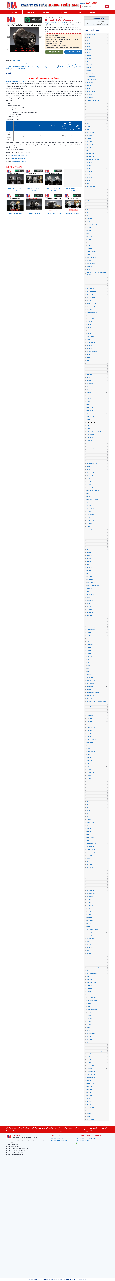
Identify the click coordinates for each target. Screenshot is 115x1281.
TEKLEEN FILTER (91, 982)
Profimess (90, 808)
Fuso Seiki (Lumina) (92, 449)
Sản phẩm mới (91, 849)
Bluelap (89, 198)
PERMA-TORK (91, 772)
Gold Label (90, 470)
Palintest (89, 757)
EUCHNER (90, 383)
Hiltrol (88, 517)
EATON (89, 354)
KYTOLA (89, 609)
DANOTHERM (91, 306)
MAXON (89, 659)
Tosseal (89, 1015)
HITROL (89, 526)
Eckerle (89, 357)
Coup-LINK (90, 295)
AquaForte (90, 82)
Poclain (89, 787)
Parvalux (89, 760)
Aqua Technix (91, 76)
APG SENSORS (91, 73)
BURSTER (89, 230)
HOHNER (89, 532)
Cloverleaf (90, 277)
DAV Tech (89, 309)
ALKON (89, 67)
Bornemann (90, 210)
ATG (88, 106)
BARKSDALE (90, 153)
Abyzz (89, 41)
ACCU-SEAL (90, 43)
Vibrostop (89, 1048)
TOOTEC (89, 1012)
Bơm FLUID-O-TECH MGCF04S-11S (18, 65)
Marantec (89, 650)
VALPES (89, 1036)
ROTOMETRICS (91, 843)
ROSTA (89, 840)
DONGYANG (90, 336)
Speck (89, 953)
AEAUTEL (89, 49)
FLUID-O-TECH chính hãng (66, 65)
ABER (88, 38)
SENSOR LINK (91, 893)
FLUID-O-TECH (91, 422)
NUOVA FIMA (90, 742)
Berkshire (89, 177)
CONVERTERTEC (91, 292)
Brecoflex (89, 218)
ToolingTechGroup (92, 1009)
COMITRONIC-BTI (92, 286)
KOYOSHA (90, 600)
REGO (88, 810)
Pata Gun (89, 763)
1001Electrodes (91, 35)
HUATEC (89, 538)
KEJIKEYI (89, 576)
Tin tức (78, 12)
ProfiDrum (90, 805)
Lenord (89, 621)
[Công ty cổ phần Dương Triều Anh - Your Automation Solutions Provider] (12, 5)
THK (88, 994)
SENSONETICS (91, 888)
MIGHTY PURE (91, 680)
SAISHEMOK (90, 846)
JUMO (88, 573)
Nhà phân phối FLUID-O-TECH (18, 69)
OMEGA (89, 754)
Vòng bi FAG (90, 1065)
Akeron (89, 58)
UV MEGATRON (91, 1033)
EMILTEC (89, 375)
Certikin (89, 260)
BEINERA (89, 171)
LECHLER (89, 615)
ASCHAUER (90, 97)
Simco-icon (90, 938)
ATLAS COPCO (91, 112)
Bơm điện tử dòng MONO (15, 63)
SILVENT (89, 932)
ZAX (88, 1110)
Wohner (89, 1092)
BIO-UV (89, 192)
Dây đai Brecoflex (92, 312)
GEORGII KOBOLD (92, 464)
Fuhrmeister (90, 434)
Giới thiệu (30, 12)
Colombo (89, 283)
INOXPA (89, 558)
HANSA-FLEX (91, 487)
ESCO (88, 378)
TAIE (88, 976)
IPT (88, 564)
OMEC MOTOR (91, 751)
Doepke (89, 330)
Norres (89, 733)
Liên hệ (92, 12)
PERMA (89, 769)
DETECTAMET (91, 318)
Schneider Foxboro (92, 873)
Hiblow (89, 511)
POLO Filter (90, 793)
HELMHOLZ (90, 505)
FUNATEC (89, 443)
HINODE (89, 523)
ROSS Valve (90, 837)
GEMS (88, 458)
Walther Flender (91, 1083)
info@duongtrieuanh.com (18, 158)
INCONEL (89, 555)
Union (88, 1030)
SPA (88, 950)
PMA (88, 781)
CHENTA (89, 266)
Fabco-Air (90, 389)
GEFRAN (89, 455)
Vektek (89, 1042)
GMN (88, 467)
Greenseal (90, 475)
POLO (88, 790)
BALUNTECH (90, 144)
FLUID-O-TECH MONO (17, 67)
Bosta (88, 213)
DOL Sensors (90, 333)
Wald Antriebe (91, 1077)
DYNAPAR (90, 345)
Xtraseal (89, 1101)
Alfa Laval (89, 64)
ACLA (88, 46)
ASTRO (89, 103)
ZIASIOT (89, 1113)
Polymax (89, 796)
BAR (88, 150)
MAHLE (89, 647)
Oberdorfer (90, 748)
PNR (88, 784)
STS (88, 971)
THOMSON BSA (91, 997)
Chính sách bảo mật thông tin (86, 1138)
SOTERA (89, 947)
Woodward (90, 1095)
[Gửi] (107, 6)
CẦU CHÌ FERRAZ (92, 257)
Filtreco (89, 401)
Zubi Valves (90, 1119)
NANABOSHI (90, 710)
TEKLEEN (89, 979)
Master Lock (90, 653)
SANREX (89, 855)
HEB (88, 502)
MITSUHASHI (91, 683)
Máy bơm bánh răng (42, 67)
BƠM (88, 201)
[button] (8, 50)
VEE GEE (89, 1039)
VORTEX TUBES (91, 1074)
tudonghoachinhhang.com (59, 1140)
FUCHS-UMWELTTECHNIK (94, 431)
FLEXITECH (90, 410)
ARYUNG (89, 94)
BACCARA (90, 135)
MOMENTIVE (90, 686)
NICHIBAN (90, 722)
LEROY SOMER (91, 630)
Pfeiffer (89, 775)
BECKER (89, 165)
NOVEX (89, 736)
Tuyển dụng (63, 12)
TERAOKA (90, 985)
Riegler (89, 819)
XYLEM (89, 1104)
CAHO (88, 242)
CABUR (89, 239)
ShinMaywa (90, 920)
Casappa (89, 248)
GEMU (88, 461)
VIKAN (89, 1054)
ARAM (88, 88)
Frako (88, 428)
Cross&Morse (91, 300)
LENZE (89, 624)
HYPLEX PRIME (91, 544)
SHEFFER (89, 917)
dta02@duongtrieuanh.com (19, 155)
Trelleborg (90, 1018)
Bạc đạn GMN (91, 132)
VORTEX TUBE (91, 1071)
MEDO (88, 668)
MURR (88, 704)
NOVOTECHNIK (91, 739)
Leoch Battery (91, 627)
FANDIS (89, 392)
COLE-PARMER (91, 280)
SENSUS (89, 908)
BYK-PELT (89, 236)
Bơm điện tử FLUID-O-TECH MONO (46, 63)
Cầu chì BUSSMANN (92, 251)
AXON (88, 124)
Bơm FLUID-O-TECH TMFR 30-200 (34, 189)
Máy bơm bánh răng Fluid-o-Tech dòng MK (59, 67)
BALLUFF (89, 141)
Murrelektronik (91, 707)
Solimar (89, 944)
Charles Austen (91, 263)
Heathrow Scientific (92, 499)
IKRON (89, 552)
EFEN (88, 360)
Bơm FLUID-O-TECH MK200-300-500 (53, 189)
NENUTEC (90, 719)
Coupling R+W (91, 297)
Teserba (89, 991)
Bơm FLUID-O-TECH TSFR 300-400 (15, 189)
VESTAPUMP (90, 1045)
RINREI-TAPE (90, 822)
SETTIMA (89, 914)
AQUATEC (89, 85)
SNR (88, 941)
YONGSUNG (90, 1107)
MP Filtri (89, 698)
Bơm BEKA (90, 204)
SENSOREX (90, 896)
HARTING (89, 493)
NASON (89, 713)
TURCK (89, 1021)
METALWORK (90, 677)
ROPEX (89, 828)
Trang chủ (14, 12)
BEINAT (89, 168)
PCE (88, 766)
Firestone (89, 404)
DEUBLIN (89, 321)
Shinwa (89, 923)
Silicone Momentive (92, 929)
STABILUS (90, 962)
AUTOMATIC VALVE (92, 121)
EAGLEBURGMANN (92, 351)
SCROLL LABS (91, 876)
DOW (88, 339)
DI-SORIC (89, 324)
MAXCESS (90, 656)
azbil (88, 127)
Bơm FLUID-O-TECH (61, 63)
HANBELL (89, 481)
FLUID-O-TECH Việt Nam (29, 67)
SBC (88, 861)
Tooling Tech (90, 1006)
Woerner (89, 1089)
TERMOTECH (90, 988)
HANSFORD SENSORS (93, 490)
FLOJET (89, 413)
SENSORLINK (91, 902)
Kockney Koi (90, 594)
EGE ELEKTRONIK (92, 363)
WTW (88, 1098)
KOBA (88, 591)
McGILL (89, 665)
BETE (88, 180)
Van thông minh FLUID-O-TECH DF (73, 189)
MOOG (89, 689)
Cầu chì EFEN (90, 254)
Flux (88, 425)
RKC (88, 825)
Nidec (88, 724)
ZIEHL (88, 1116)
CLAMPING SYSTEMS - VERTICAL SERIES (96, 273)
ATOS (88, 118)
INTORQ (89, 561)
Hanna (89, 484)
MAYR (88, 662)
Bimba (89, 189)
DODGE (89, 327)
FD (87, 395)
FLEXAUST (90, 407)
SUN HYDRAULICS (92, 974)
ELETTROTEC (90, 372)
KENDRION (90, 579)
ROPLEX (89, 831)
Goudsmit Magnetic (92, 472)
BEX (88, 183)
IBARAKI (89, 547)
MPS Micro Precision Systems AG (96, 701)
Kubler (89, 606)
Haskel (89, 496)
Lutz (88, 641)
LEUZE (89, 633)
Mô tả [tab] (8, 73)
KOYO (88, 597)
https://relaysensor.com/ (19, 161)
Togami (89, 1003)
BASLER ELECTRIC (92, 156)
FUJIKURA (90, 437)
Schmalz (89, 864)
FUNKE (89, 446)
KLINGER (89, 588)
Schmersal (90, 867)
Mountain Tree (91, 695)
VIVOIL (89, 1057)
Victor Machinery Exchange (95, 1051)
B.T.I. (88, 130)
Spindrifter (90, 959)
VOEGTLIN (90, 1060)
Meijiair (89, 671)
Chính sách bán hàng (83, 1140)
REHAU (89, 813)
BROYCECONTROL (92, 224)
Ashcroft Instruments (93, 100)
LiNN (88, 635)
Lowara (89, 638)
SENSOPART (90, 891)
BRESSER (89, 221)
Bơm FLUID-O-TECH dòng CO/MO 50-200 (73, 214)
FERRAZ (89, 398)
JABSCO (89, 567)
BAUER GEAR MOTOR (93, 159)
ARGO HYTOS (91, 91)
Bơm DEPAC (90, 207)
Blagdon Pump (91, 195)
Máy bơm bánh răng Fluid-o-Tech (55, 23)
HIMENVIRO (90, 520)
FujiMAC (89, 440)
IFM (88, 550)
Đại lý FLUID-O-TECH (45, 65)
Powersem (90, 802)
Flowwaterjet (90, 416)
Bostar (89, 215)
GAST (88, 452)
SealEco (89, 879)
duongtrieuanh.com (57, 1138)
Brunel (89, 227)
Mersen (89, 674)
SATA (88, 858)
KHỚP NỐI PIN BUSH (93, 585)
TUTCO (89, 1024)
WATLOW (89, 1086)
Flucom (89, 419)
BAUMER (89, 162)
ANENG (89, 70)
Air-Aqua (89, 55)
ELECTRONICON (91, 369)
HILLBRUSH (90, 514)
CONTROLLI (90, 289)
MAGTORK (90, 644)
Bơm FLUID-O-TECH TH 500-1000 (15, 214)
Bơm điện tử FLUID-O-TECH (29, 63)
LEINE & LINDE (91, 618)
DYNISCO (89, 348)
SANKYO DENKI (91, 852)
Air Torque (90, 52)
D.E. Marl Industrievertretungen (95, 303)
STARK (89, 965)
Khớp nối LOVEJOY (92, 582)
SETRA (89, 911)
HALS (88, 478)
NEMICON (90, 716)
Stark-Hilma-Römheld (93, 968)
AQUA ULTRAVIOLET (92, 79)
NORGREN (90, 730)
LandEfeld (90, 612)
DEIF (88, 315)
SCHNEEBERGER (91, 870)
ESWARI (89, 381)
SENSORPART (91, 905)
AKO (88, 61)
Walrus (89, 1080)
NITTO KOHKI (91, 727)
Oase (88, 745)
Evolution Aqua (91, 386)
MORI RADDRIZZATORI (93, 692)
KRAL (88, 603)
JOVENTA (89, 570)
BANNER (89, 147)
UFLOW (89, 1027)
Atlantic (89, 109)
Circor (88, 269)
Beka (88, 174)
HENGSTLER (90, 508)
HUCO (88, 541)
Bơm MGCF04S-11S (33, 65)
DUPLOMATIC (91, 342)
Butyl (88, 233)
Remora (89, 816)
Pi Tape (89, 778)
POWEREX (90, 799)
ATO (88, 115)
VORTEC (89, 1068)
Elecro (89, 366)
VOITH (89, 1062)
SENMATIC (90, 885)
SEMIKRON (90, 882)
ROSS (88, 834)
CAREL (89, 245)
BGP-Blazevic (91, 186)
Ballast (89, 138)
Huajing (89, 535)
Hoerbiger (90, 529)
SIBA (88, 926)
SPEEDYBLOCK (91, 956)
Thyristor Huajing (92, 1000)
